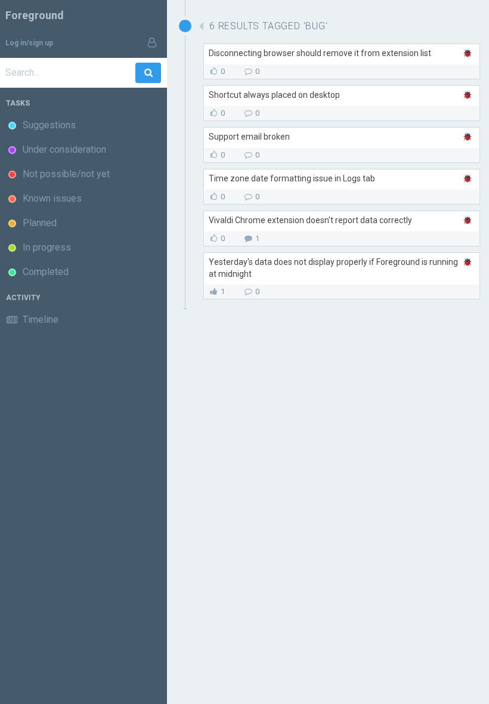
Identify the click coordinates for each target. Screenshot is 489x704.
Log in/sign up (29, 43)
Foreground (34, 15)
